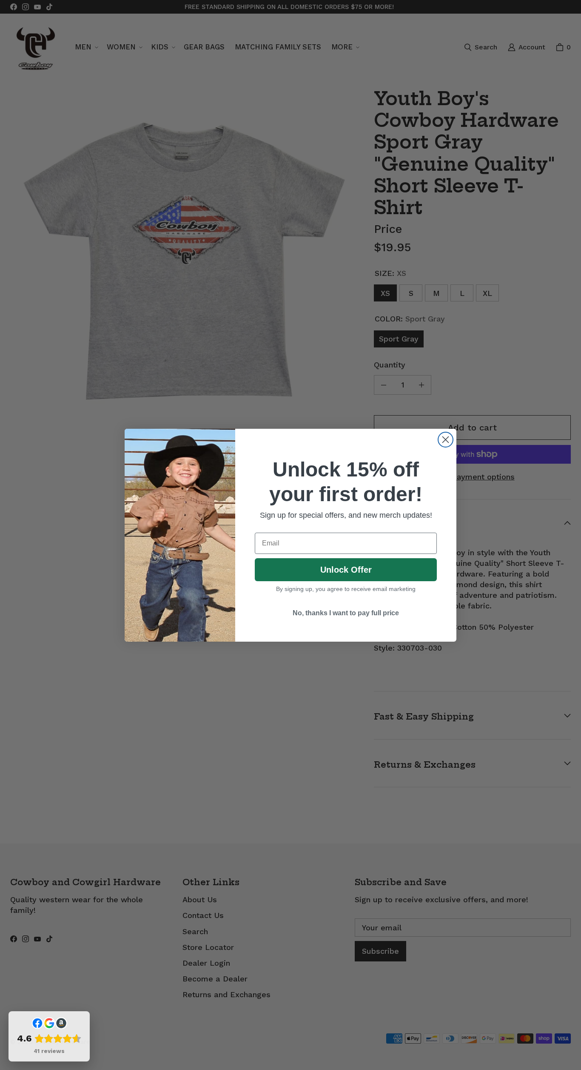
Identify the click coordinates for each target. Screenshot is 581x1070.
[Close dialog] (445, 439)
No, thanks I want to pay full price (346, 613)
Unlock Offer (346, 569)
